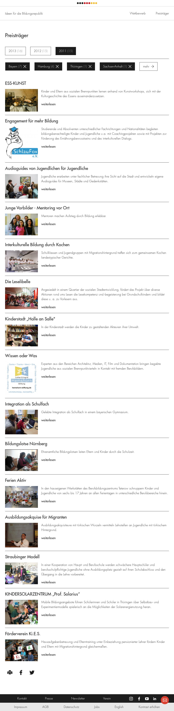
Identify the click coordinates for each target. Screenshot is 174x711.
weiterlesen (48, 104)
